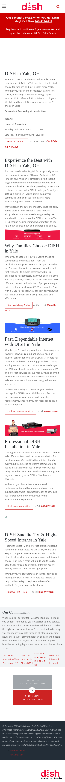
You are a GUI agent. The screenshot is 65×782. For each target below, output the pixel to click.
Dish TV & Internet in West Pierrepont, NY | (11, 659)
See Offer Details (47, 33)
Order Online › (17, 141)
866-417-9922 (43, 21)
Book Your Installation (18, 506)
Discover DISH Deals (18, 591)
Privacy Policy (16, 754)
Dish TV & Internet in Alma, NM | (27, 659)
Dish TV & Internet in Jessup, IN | (55, 659)
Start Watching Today (18, 305)
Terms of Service (17, 750)
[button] (32, 682)
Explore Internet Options (20, 411)
